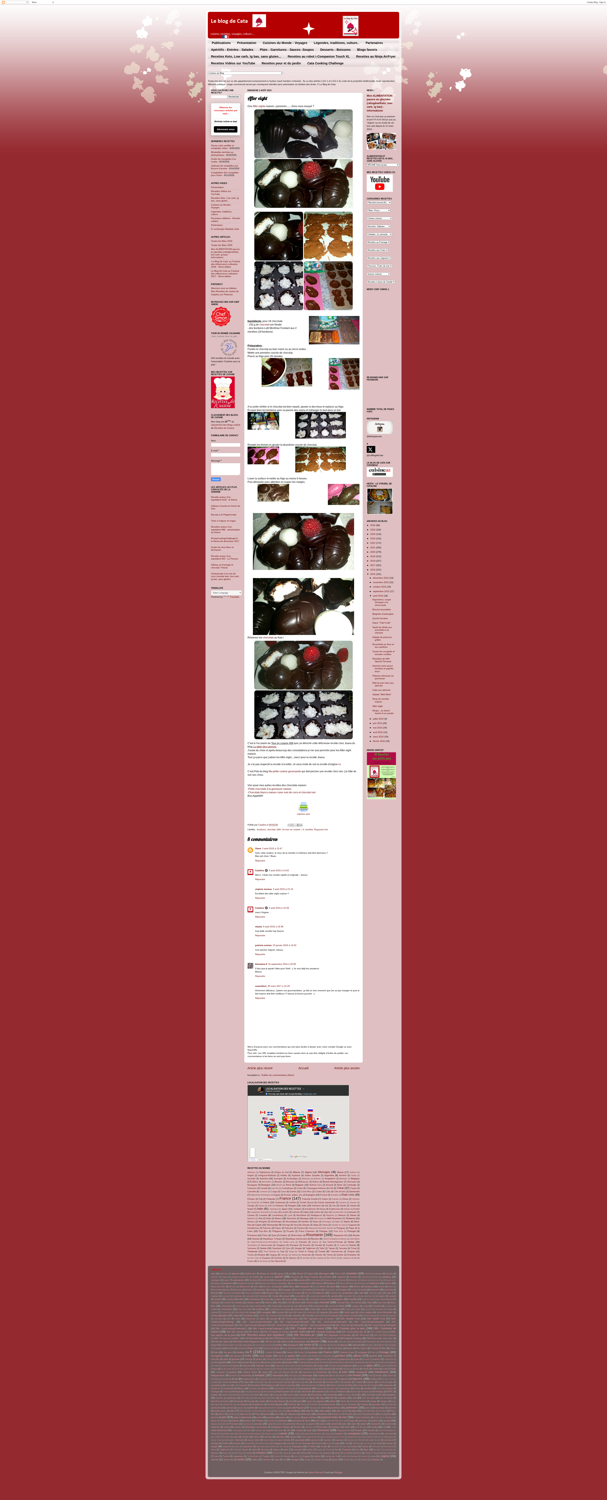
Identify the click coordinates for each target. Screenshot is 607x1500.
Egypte (277, 1195)
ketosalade (278, 1375)
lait (236, 1379)
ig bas (360, 1366)
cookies (324, 1309)
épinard (356, 1345)
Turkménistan (336, 1251)
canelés (313, 1296)
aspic (226, 1280)
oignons (320, 1401)
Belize (255, 1182)
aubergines (238, 1280)
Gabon (325, 1199)
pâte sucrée (342, 1411)
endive (278, 1345)
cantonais (360, 1296)
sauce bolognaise (385, 1437)
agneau (280, 1273)
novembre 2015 (381, 582)
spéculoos (260, 1446)
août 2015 (378, 595)
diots (341, 1342)
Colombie (251, 1191)
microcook (256, 1392)
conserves (299, 1309)
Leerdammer (331, 1379)
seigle (371, 1440)
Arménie (342, 1175)
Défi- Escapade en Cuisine (276, 1332)
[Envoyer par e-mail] (289, 825)
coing (365, 1306)
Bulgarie (299, 1185)
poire (259, 1417)
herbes (287, 1366)
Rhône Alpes (297, 1235)
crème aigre (349, 1312)
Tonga (291, 1252)
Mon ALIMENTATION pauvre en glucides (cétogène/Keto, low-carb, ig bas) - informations (225, 253)
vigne (276, 1459)
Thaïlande (252, 1251)
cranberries (311, 1312)
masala (292, 1388)
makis (303, 1385)
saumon (327, 1440)
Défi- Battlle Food (376, 1318)
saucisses (300, 1440)
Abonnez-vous (226, 129)
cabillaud (334, 1293)
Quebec (283, 1235)
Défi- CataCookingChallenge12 (268, 1328)
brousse (227, 1293)
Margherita (215, 1388)
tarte (286, 1449)
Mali (260, 1218)
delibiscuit (285, 1341)
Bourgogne (252, 1185)
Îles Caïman (318, 1258)
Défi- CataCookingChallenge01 (257, 1322)
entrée (307, 1344)
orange (373, 1401)
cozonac (280, 1312)
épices (343, 1345)
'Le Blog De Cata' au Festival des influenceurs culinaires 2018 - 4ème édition (225, 264)
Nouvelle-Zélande (302, 1225)
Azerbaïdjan (292, 1178)
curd (228, 1319)
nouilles (261, 1401)
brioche (375, 1289)
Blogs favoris (367, 49)
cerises (288, 1299)
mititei (331, 1392)
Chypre (353, 1188)
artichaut (365, 1277)
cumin (382, 1316)
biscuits (278, 1286)
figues (350, 1348)
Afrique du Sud (281, 1172)
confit (248, 1309)
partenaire (352, 1407)
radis (344, 1424)
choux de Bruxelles (258, 1306)
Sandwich (338, 1433)
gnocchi (323, 1359)
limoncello (317, 1382)
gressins (256, 1362)
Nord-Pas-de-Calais (220, 1401)
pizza (388, 1414)
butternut (319, 1293)
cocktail (331, 1306)
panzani (229, 1408)
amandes (351, 1273)
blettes (323, 1286)
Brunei (279, 1185)
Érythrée (278, 1258)
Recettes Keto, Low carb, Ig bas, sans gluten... (246, 56)
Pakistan (267, 1228)
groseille (277, 1362)
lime (307, 1382)
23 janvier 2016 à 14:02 (284, 945)
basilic (284, 1283)
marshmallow (280, 1388)
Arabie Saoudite (312, 1175)
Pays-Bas (263, 1231)
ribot (357, 1427)
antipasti (267, 1277)
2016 (373, 569)
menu (379, 1388)
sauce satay (269, 1440)
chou (369, 1302)
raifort (353, 1424)
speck (236, 1446)
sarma (256, 1437)
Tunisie (321, 1251)
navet (251, 1398)
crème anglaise (366, 1312)
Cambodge (351, 1185)
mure (368, 1395)
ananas (378, 1273)
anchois (389, 1273)
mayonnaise (344, 1388)
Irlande (343, 1205)
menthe (309, 829)
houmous (333, 1366)
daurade (273, 1319)
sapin (235, 1437)
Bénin (339, 1185)
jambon (232, 1372)
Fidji (261, 1199)
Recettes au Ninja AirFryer (376, 56)
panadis (343, 1404)
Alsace (340, 1172)
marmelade (229, 1388)
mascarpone (305, 1388)
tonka (293, 1453)
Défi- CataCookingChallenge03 (332, 1322)
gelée (225, 1359)
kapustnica (307, 1372)
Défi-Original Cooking (350, 1338)
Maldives (251, 1218)
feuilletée (313, 1348)
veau (373, 1456)
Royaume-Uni (321, 829)
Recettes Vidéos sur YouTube (233, 63)
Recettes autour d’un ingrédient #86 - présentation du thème (225, 530)
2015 (373, 574)
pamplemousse (328, 1404)
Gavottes (215, 1359)
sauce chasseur (218, 1440)
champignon (337, 1299)
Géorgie (250, 1205)
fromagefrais (217, 1356)
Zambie (340, 1255)
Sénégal (298, 1248)
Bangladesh (330, 1178)
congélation (275, 1309)
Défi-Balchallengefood (255, 1338)
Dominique (265, 1195)
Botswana (351, 1182)
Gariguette (326, 1356)
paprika (289, 1408)
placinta (214, 1417)
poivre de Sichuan (219, 1421)
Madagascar (316, 1215)
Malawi (353, 1215)
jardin (275, 1372)
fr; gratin (268, 1352)
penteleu (232, 1414)
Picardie (290, 1231)
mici (246, 1392)
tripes (385, 1453)
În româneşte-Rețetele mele (225, 229)
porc (318, 1420)
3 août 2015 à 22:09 (279, 908)
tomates (261, 1452)
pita (381, 1414)
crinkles (262, 1316)
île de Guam (262, 1261)
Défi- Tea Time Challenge (385, 1335)
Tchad (353, 1248)
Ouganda (352, 1225)
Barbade (343, 1179)
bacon (343, 1280)
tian (375, 1450)
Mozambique (291, 1221)
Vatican (295, 1255)
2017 (373, 565)
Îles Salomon (345, 1258)
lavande (319, 1379)
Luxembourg (277, 1215)
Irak (326, 1205)
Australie (251, 1178)
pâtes (354, 1411)
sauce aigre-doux (309, 1437)
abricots (235, 1273)
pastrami (392, 1408)
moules (266, 1395)
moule (256, 1395)
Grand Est (255, 1202)
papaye (240, 1408)
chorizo (358, 1302)
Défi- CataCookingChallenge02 (294, 1322)
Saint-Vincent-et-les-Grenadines (265, 1242)
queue (302, 1424)
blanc (291, 1286)
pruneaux (247, 1424)
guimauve (315, 1362)
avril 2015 (378, 732)
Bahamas (306, 1179)
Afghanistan (264, 1172)
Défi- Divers (253, 1332)
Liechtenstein (338, 1212)
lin (339, 1382)
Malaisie (342, 1215)
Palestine (289, 1228)
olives (332, 1401)
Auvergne (278, 1178)
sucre (345, 1446)
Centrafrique (287, 1188)
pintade (359, 1414)
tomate (249, 1453)
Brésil (288, 1185)
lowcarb (381, 1382)
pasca (368, 1408)
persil (266, 1414)
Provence (252, 1235)
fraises (290, 1352)
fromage (384, 1352)
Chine (340, 1188)
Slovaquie (293, 1245)
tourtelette (348, 1453)
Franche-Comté (310, 1199)
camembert (250, 1296)
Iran (334, 1205)
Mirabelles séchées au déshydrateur (222, 153)
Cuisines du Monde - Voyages (285, 43)
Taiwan (331, 1248)
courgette (266, 1312)
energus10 (293, 1345)
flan (384, 1348)
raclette (334, 1424)
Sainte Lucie (288, 1242)
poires (283, 1417)
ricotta (374, 1427)
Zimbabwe (351, 1255)
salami (307, 1434)
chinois (310, 1302)
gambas (303, 1356)
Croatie (318, 1191)
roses (280, 1430)
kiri (334, 1375)
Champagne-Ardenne (316, 1188)
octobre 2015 (380, 586)
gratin (223, 1362)
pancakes (376, 1404)
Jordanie (297, 1209)
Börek (390, 1287)
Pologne (323, 1231)
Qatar (273, 1235)
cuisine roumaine (350, 1315)
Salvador (303, 1242)
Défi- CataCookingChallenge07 (285, 1325)
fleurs (393, 1348)
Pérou (265, 1235)
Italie (260, 1208)
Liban (306, 1212)
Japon (285, 1209)
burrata (297, 1293)
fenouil (294, 1348)
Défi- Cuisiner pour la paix (349, 1328)
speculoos (247, 1446)
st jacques (297, 1446)
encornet (268, 1345)
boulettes (261, 1290)
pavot (364, 1411)
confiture (259, 1309)
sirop (288, 1443)
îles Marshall (277, 1261)
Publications (221, 43)
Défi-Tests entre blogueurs (246, 1341)
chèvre (268, 1302)
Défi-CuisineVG (329, 1338)
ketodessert (382, 1371)
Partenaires (374, 43)
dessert (315, 1341)
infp (344, 1369)
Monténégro (276, 1221)
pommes (282, 1420)
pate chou (266, 1411)
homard (297, 1366)
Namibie (305, 1221)
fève (325, 1348)
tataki (320, 1450)
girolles (303, 1359)
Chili (331, 1188)
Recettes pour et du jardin (281, 63)
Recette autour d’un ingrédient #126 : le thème (224, 498)
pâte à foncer (253, 1411)
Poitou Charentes (307, 1231)
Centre (300, 1188)
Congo (274, 1191)
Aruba (353, 1175)
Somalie (318, 1245)
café (361, 1293)
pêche (221, 1414)
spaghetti (227, 1446)
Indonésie (316, 1205)
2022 (373, 543)
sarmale (267, 1437)
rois (248, 1430)
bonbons (261, 829)
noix (355, 1398)
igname (384, 1366)
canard (286, 1296)
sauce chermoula (236, 1440)
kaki (296, 1372)
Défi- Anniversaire (290, 1319)
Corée (293, 1191)
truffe (393, 1453)
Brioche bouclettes (381, 609)
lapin (291, 1379)
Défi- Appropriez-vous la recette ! (319, 1319)
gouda (356, 1359)
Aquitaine (296, 1175)
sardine (245, 1437)
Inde (304, 1205)
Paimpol (271, 1404)
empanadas (247, 1345)
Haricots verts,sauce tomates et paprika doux (382, 669)
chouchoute (226, 1306)
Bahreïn (317, 1179)
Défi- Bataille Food (350, 1318)
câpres (382, 1296)
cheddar (238, 1302)
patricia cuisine (263, 945)
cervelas (301, 1299)
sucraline (335, 1446)
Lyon (290, 1215)
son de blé (368, 1443)
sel (378, 1440)
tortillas (303, 1453)
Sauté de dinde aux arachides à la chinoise (382, 630)
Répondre (260, 860)
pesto (277, 1414)
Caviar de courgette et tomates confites (383, 652)
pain (281, 1404)
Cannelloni (347, 1296)
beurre (388, 1283)
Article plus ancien (347, 1068)
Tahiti (321, 1248)
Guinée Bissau (307, 1202)
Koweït (356, 1209)
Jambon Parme (250, 1372)
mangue (374, 1385)
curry (237, 1318)
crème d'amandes (385, 1312)
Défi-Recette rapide (220, 1341)
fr (303, 829)
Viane (258, 848)
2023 (373, 538)
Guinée (292, 1202)
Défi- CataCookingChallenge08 (318, 1325)
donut (382, 1342)
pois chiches (310, 1417)
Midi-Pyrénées (334, 1218)
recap (226, 1427)
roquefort (270, 1430)
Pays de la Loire (378, 1411)
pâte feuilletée (293, 1411)
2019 (373, 556)
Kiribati (347, 1209)
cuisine (317, 1316)
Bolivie (316, 1182)
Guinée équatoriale (326, 1202)
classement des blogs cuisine (225, 425)
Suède (263, 1248)
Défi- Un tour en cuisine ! (289, 829)
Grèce (266, 1202)
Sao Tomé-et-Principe (333, 1242)
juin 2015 (378, 723)
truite (216, 1456)
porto (328, 1421)
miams (258, 926)
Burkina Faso (316, 1185)
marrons (265, 1388)
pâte (232, 1411)
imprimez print (303, 814)
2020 (373, 552)
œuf (299, 1401)
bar (252, 1283)
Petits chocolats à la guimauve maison (269, 789)
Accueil (303, 1068)
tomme (276, 1453)
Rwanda (255, 1239)
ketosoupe (307, 1375)
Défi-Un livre (271, 1341)
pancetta (389, 1404)
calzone (225, 1296)
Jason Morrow (315, 1472)
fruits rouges (265, 1356)
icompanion (346, 1365)
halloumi (225, 1366)
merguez (389, 1388)
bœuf (332, 1286)
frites (373, 1352)
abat (213, 1273)
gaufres (373, 1356)
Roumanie (314, 1235)
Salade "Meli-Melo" (381, 694)
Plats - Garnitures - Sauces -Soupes (287, 49)
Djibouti (254, 1195)
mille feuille (306, 1391)
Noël (332, 1398)
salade (283, 1433)
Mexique (304, 1218)
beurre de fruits (218, 1286)
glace (312, 1359)
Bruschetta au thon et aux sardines (383, 645)
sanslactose (374, 1433)
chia (280, 1302)
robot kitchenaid (219, 1430)
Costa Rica (306, 1191)
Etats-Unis (348, 1194)
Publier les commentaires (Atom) (277, 1075)
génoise (236, 1359)
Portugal (351, 1231)
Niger (337, 1222)
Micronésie (319, 1218)
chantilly (353, 1299)
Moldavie (350, 1218)
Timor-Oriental (270, 1252)
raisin (363, 1424)
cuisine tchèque (370, 1316)
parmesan (335, 1407)
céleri (241, 1299)
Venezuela (306, 1255)
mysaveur (391, 1394)
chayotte (227, 1303)
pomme (271, 1421)
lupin (391, 1382)
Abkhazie (251, 1172)
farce (285, 1348)
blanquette (305, 1286)
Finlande (270, 1199)
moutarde (303, 1395)
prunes (258, 1424)
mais (292, 1385)
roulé (309, 1430)
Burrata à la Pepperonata (223, 514)
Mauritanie (291, 1218)
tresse (359, 1453)
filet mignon (361, 1348)
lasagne (308, 1379)
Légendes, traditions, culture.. (336, 43)
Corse (283, 1191)
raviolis (388, 1424)
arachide (326, 1277)
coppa (348, 1309)
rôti (288, 1430)
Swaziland (277, 1248)
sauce (293, 1436)
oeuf (291, 1401)
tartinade (298, 1449)
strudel (324, 1446)
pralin (223, 1424)
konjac (379, 1375)
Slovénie (306, 1245)
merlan (226, 1392)
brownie (237, 1293)
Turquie (351, 1251)
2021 (373, 547)
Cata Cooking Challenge (325, 63)
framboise (313, 1352)
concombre (226, 1309)
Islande (353, 1205)
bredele (308, 1290)
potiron (374, 1420)
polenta (247, 1421)
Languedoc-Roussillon (260, 1212)
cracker (300, 1312)
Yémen (329, 1255)
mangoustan (362, 1385)
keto (344, 1371)
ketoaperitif (361, 1372)
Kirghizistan (334, 1209)
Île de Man (305, 1258)
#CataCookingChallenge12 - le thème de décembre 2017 (225, 539)
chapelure (366, 1299)
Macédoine (301, 1215)
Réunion (315, 1238)
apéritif (279, 1276)
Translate (234, 597)
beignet (319, 1283)
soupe (214, 1446)
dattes (262, 1319)
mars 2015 (378, 736)
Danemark (354, 1191)
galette (291, 1356)
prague (214, 1424)
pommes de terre (301, 1420)
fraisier (301, 1352)
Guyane (353, 1202)
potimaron (362, 1421)
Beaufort (294, 1283)
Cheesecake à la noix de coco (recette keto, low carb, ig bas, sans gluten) (225, 576)
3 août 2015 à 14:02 (279, 870)
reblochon (215, 1427)
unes (296, 1456)
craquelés (324, 1312)
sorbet (379, 1443)
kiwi (370, 1375)
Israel (250, 1209)
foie (216, 1352)
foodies (240, 1352)
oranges (383, 1401)
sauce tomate (284, 1440)
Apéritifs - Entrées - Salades (232, 49)
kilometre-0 (261, 964)
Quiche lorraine (380, 618)
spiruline (272, 1446)
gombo (333, 1359)
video (255, 1459)
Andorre (352, 1172)
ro (392, 1427)
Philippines (277, 1231)
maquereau (388, 1385)
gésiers (259, 1359)
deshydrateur (300, 1341)
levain (235, 1382)
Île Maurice (291, 1258)
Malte (268, 1218)
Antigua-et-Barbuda (267, 1175)
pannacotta (216, 1408)
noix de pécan (386, 1398)
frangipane (362, 1352)
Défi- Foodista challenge (323, 1331)
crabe (290, 1312)
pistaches (370, 1414)
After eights (259, 106)
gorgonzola (345, 1359)
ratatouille (375, 1424)
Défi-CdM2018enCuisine (280, 1338)
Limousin (351, 1212)
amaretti (368, 1274)
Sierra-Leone (266, 1245)
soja (337, 1443)
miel (295, 1391)
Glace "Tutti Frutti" (381, 623)
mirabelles (319, 1391)
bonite (381, 1286)
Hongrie (292, 1205)
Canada (263, 1188)
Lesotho (285, 1212)
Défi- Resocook (362, 1335)
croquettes (297, 1315)
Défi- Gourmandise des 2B (354, 1332)
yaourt (335, 1459)
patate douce (220, 1411)
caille (371, 1293)
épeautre (323, 1345)
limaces (298, 1382)
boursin (298, 1290)
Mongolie (263, 1221)
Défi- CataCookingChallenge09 (349, 1325)
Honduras (279, 1205)
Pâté (242, 1411)
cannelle (334, 1296)
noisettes (342, 1398)
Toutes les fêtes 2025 (221, 245)
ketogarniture (217, 1375)
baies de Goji (377, 1280)
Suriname (251, 1248)
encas (258, 1345)
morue (247, 1395)
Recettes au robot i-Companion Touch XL (319, 56)
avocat (289, 1280)
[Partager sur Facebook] (298, 825)
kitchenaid (355, 1375)
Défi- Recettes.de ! (305, 1334)
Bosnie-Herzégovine (333, 1181)
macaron (243, 1385)
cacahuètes (347, 1293)
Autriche (264, 1178)
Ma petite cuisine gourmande (285, 771)
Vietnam (318, 1255)
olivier (343, 1401)
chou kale (381, 1302)
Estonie (323, 1195)
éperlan (333, 1345)
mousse (290, 1395)
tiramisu (214, 1453)
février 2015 (379, 741)
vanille (344, 1456)
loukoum (370, 1382)
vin (284, 1459)
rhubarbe (336, 1427)
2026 (373, 525)
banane (228, 1283)
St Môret (312, 1446)
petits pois (306, 1414)
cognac (355, 1306)
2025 (373, 529)
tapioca (276, 1449)
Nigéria (347, 1221)
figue (340, 1348)
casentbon (261, 986)
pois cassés (294, 1417)
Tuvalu (250, 1255)
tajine (254, 1449)
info (337, 1369)
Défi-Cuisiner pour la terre (307, 1338)
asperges (215, 1280)
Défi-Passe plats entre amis (380, 1338)
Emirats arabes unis (293, 1195)
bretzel (355, 1290)
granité (214, 1362)
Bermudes (266, 1182)
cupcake (392, 1316)
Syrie (288, 1248)
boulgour (274, 1290)
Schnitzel (361, 1440)
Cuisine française (331, 1315)
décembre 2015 (381, 578)
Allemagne (324, 1172)
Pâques (300, 1407)
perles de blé (245, 1414)
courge (252, 1312)
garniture (340, 1355)
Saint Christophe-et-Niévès (334, 1239)
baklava (217, 1283)
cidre (296, 1306)
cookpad (335, 1309)
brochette (388, 1290)
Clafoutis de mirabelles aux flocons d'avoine (224, 167)
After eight (377, 706)
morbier (214, 1395)
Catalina (259, 870)
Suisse (352, 1245)
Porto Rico (338, 1231)
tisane (225, 1453)
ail (290, 1273)
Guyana (342, 1202)
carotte (217, 1299)
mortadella (236, 1395)
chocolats (268, 637)
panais (354, 1404)
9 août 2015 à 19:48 (273, 926)
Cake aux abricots (381, 690)
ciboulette (286, 1306)
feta (302, 1348)
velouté (214, 1459)
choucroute (240, 1306)
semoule (388, 1440)
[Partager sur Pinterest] (301, 825)
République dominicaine (296, 1239)
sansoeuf (389, 1433)
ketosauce (293, 1375)
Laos (275, 1212)
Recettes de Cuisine (224, 428)
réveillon (309, 1427)
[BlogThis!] (292, 825)
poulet (387, 1420)
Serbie (351, 1242)
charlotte (388, 1299)
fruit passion (235, 1356)
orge (394, 1401)
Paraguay (341, 1228)
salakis (298, 1434)
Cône (240, 1309)
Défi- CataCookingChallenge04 (369, 1322)
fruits (248, 1355)
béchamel (306, 1283)
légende (344, 1379)
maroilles (253, 1388)
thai (336, 1449)
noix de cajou (368, 1398)
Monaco (251, 1221)
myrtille (378, 1395)
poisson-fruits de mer (334, 1417)
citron (305, 1306)
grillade (267, 1362)
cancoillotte (300, 1296)
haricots (247, 1365)
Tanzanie (343, 1248)
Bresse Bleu (330, 1290)
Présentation (246, 43)
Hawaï (261, 1206)
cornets (368, 1309)
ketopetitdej (246, 1375)
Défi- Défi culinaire (235, 1332)
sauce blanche (368, 1437)
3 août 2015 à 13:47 (272, 848)
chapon (377, 1299)
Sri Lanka (341, 1245)
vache (317, 1456)
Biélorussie (303, 1182)
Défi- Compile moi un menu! (307, 1328)
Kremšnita (215, 1379)
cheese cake (253, 1302)
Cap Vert (275, 1188)
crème (335, 1312)
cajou (379, 1293)
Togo (282, 1251)
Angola (250, 1175)
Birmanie (290, 1182)
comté (214, 1309)
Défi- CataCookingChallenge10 (382, 1325)
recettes (237, 1427)
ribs (364, 1427)
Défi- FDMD (299, 1331)
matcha (320, 1388)
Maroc (278, 1218)
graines (376, 1359)
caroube (230, 1299)
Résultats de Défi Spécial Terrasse (381, 660)
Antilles (283, 1175)
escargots (392, 1345)
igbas (369, 1365)
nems (273, 1398)
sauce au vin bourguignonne (345, 1437)
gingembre (291, 1359)
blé (314, 1287)
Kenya (322, 1209)
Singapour (280, 1245)
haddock (392, 1362)
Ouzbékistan (253, 1228)
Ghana (345, 1199)
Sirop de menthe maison (380, 700)
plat (224, 1417)
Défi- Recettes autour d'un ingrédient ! (263, 1334)
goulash (366, 1359)
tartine (310, 1449)
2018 (373, 561)
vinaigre (295, 1459)
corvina (214, 1312)
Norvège (286, 1225)
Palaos (278, 1228)
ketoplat (259, 1375)
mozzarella (331, 1394)
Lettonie (296, 1212)
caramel (392, 1296)
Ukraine (261, 1254)
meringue (215, 1391)
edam (390, 1342)
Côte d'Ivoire (339, 1191)
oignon (310, 1401)
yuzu (355, 1460)
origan (217, 1404)
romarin (258, 1430)
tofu (233, 1453)
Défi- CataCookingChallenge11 (231, 1328)
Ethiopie (251, 1199)
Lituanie (250, 1215)
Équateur (266, 1258)
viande (241, 1459)
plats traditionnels (242, 1417)
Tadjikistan (311, 1248)
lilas (289, 1382)
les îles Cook (253, 1258)
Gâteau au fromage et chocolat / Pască (222, 566)
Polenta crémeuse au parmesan (383, 677)
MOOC (390, 1391)
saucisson (315, 1440)
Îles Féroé (331, 1258)
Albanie (296, 1172)
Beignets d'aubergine (383, 614)
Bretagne (265, 1185)
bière (256, 1286)
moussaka (278, 1395)
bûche (257, 1293)
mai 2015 (378, 727)
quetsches (291, 1424)
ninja (321, 1398)
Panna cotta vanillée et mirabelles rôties (222, 146)
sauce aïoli (325, 1437)
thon (366, 1449)
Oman (325, 1225)
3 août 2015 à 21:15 (283, 889)
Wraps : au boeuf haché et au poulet (382, 711)
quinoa (323, 1424)
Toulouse (315, 1453)
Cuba (327, 1191)
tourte (337, 1453)
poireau (271, 1417)
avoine (301, 1280)
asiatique (386, 1277)
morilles (225, 1395)
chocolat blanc (343, 1302)
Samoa (315, 1242)
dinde (330, 1341)
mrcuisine (347, 1395)
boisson (344, 1286)
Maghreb (330, 1215)
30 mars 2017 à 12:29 (279, 986)
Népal (316, 1225)
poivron (235, 1420)
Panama (301, 1228)
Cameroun (252, 1188)
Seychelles (252, 1245)
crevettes (248, 1315)
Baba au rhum (330, 1280)
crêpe (236, 1315)
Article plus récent (260, 1068)
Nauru (315, 1221)
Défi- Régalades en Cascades (337, 1335)
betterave (374, 1283)
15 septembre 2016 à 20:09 (282, 964)
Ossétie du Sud (338, 1225)
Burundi (329, 1185)
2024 (373, 534)
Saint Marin (355, 1239)
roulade (299, 1430)
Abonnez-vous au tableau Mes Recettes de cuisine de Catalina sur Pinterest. (225, 291)
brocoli (214, 1293)
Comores (264, 1192)
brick (363, 1289)
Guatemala (280, 1202)
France (285, 1198)
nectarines (262, 1398)
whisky (318, 1460)
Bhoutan (278, 1182)
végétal (384, 1456)
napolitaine (232, 1398)
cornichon (379, 1309)
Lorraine (263, 1215)
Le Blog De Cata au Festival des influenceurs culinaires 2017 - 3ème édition (225, 274)
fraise (278, 1352)
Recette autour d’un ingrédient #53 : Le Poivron (224, 557)
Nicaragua (326, 1222)
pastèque (380, 1408)
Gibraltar (356, 1199)
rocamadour (238, 1430)
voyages (308, 1460)
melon (357, 1388)
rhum (347, 1427)
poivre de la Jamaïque (383, 1417)
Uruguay (273, 1255)
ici (339, 764)
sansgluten (354, 1433)
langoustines (249, 1379)
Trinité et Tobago (306, 1251)
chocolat (264, 324)
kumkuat (227, 1379)
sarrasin (280, 1436)
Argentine (329, 1175)
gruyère (289, 1362)
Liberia (317, 1212)
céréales (277, 1299)
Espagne (310, 1195)
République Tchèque (272, 1239)
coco (341, 1305)
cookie (313, 1309)
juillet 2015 (378, 719)
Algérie (308, 1172)
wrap (326, 1459)
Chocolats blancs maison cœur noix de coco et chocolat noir (282, 792)
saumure (340, 1440)
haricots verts (263, 1365)
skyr (296, 1443)
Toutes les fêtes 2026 (221, 241)
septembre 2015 (381, 591)
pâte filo (310, 1411)
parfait (324, 1408)
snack (329, 1443)
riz (384, 1427)
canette (323, 1296)
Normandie (272, 1225)
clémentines (319, 1306)
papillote (250, 1408)
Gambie (335, 1199)
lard (298, 1379)
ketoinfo (233, 1375)
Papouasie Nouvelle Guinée (321, 1228)
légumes (357, 1378)
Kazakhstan (310, 1209)
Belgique (355, 1178)
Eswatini (334, 1195)
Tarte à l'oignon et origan (223, 521)
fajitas (276, 1348)
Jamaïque (274, 1209)
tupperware (238, 1456)
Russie (356, 1235)
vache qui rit (331, 1456)
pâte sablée (325, 1411)
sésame (236, 1443)
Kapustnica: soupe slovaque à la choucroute (381, 602)
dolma (359, 1341)
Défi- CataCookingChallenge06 (253, 1325)
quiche (312, 1424)
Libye (326, 1212)
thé (357, 1449)
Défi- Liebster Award (379, 1332)
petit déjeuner (290, 1414)
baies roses (391, 1280)
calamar (214, 1296)
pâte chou (278, 1411)
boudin (249, 1290)
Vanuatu (284, 1255)
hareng (236, 1365)
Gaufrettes (388, 1356)
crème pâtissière (219, 1315)
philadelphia (321, 1414)
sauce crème (254, 1440)
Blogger (338, 1472)
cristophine (273, 1316)
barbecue (274, 1283)
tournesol (327, 1453)
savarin (350, 1440)
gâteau (357, 1355)
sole (347, 1443)
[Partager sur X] (295, 825)
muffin (358, 1394)
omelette (362, 1401)
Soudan (329, 1245)
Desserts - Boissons (335, 49)
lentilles (373, 1379)
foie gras (228, 1352)
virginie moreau (263, 889)
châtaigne (215, 1302)
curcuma (218, 1319)
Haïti (270, 1206)
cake (388, 1293)
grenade (245, 1362)
